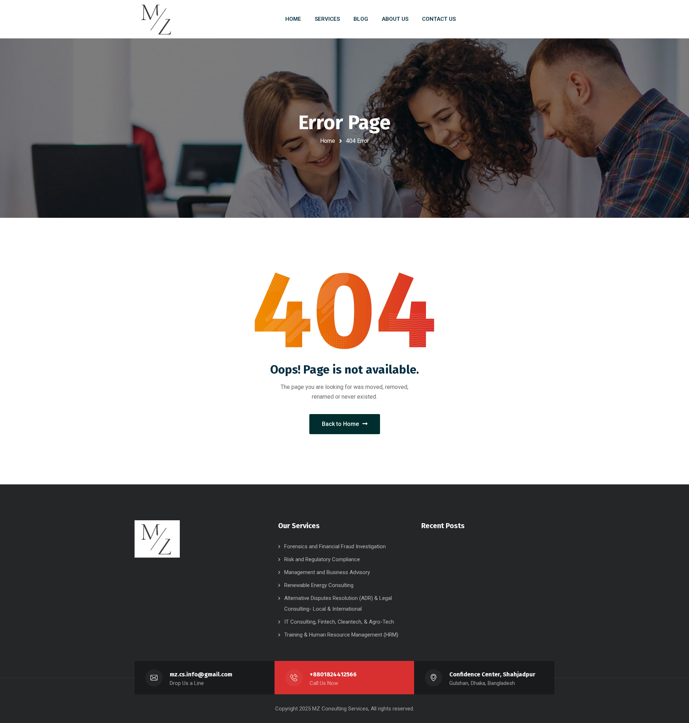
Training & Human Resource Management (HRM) (341, 635)
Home (327, 140)
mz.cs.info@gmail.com (201, 674)
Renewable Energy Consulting (318, 585)
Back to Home (340, 424)
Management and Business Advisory (327, 572)
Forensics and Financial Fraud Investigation (335, 546)
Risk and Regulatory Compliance (322, 559)
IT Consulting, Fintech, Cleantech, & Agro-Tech (339, 622)
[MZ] (157, 19)
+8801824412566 (333, 674)
